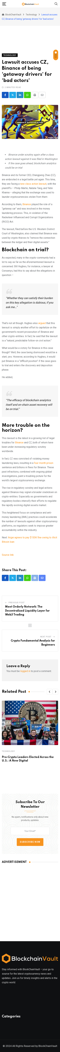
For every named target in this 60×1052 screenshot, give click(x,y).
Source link (8, 554)
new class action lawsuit (33, 183)
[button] (49, 691)
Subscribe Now (30, 842)
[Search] (56, 3)
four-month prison (43, 463)
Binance (26, 204)
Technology (8, 751)
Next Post (45, 637)
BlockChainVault (47, 1045)
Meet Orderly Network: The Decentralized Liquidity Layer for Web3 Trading (27, 610)
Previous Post (17, 602)
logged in (25, 671)
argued (42, 323)
